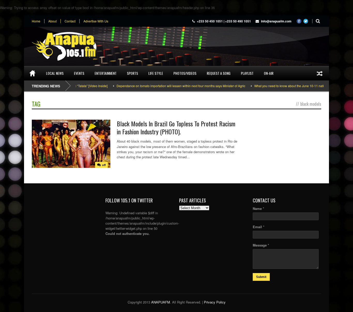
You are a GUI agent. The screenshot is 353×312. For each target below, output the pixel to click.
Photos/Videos (184, 73)
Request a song (219, 73)
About (52, 21)
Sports (132, 73)
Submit (261, 277)
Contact (70, 21)
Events (79, 73)
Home (36, 21)
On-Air (268, 73)
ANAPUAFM (160, 302)
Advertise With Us (95, 21)
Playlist (247, 73)
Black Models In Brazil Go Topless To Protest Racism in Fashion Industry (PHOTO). (176, 127)
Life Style (155, 73)
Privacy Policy (215, 302)
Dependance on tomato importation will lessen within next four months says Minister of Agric (173, 86)
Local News (55, 73)
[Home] (32, 73)
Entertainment (106, 73)
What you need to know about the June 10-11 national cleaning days (295, 86)
